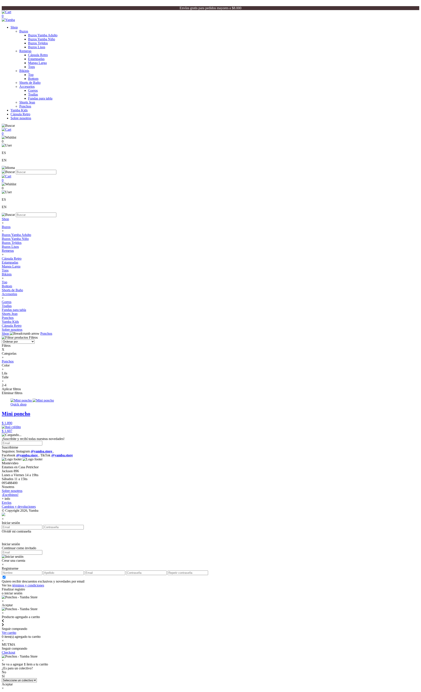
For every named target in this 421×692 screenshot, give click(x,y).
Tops (31, 67)
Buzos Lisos (36, 47)
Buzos (23, 31)
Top (31, 75)
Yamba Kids (19, 110)
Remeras (25, 51)
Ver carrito (9, 633)
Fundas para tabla (40, 98)
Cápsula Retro (38, 55)
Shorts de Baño (30, 82)
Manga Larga (37, 63)
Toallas (33, 94)
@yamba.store (42, 451)
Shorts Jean (27, 102)
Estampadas (36, 59)
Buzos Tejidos (38, 43)
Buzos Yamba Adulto (42, 35)
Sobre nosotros (21, 118)
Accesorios (27, 86)
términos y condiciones (28, 585)
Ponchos (25, 106)
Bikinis (24, 71)
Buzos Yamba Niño (41, 39)
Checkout (8, 652)
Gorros (33, 90)
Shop (14, 27)
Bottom (33, 78)
